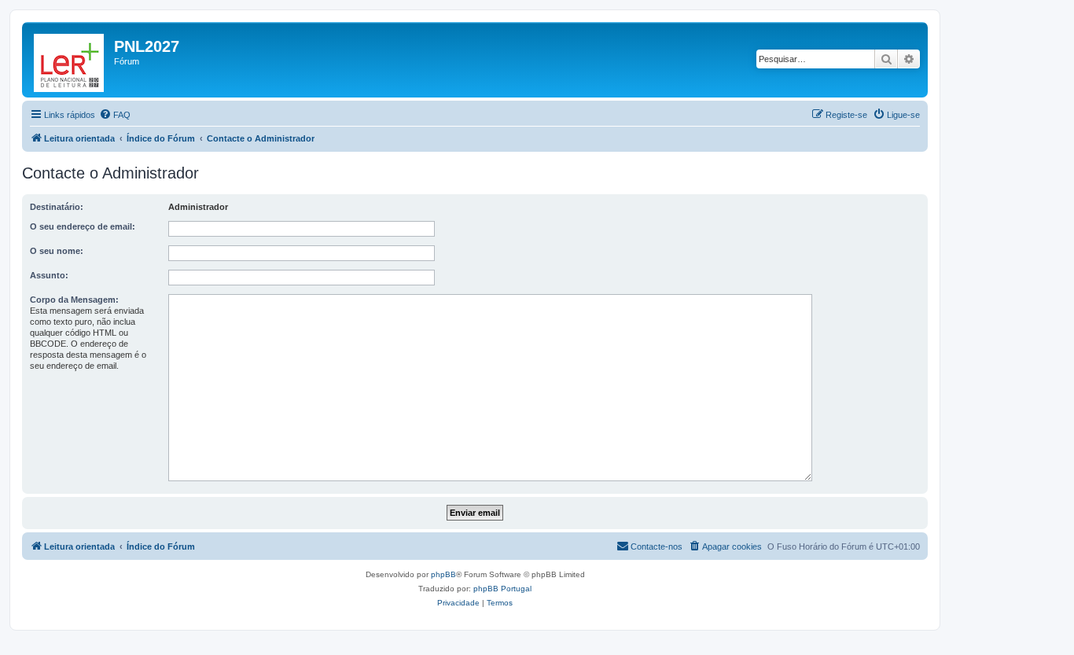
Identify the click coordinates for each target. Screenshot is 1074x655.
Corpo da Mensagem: (74, 299)
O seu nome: (56, 251)
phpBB (443, 574)
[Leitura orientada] (70, 60)
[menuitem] (115, 114)
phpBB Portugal (502, 588)
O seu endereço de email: (82, 226)
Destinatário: (56, 207)
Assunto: (49, 275)
